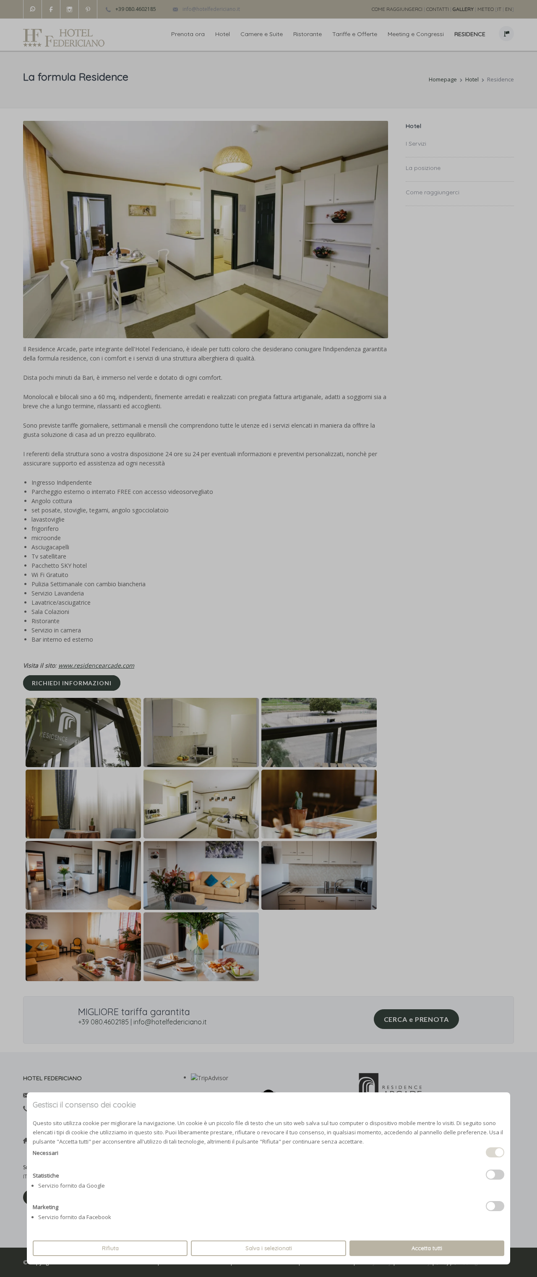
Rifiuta (110, 1248)
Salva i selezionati (268, 1248)
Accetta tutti (427, 1248)
